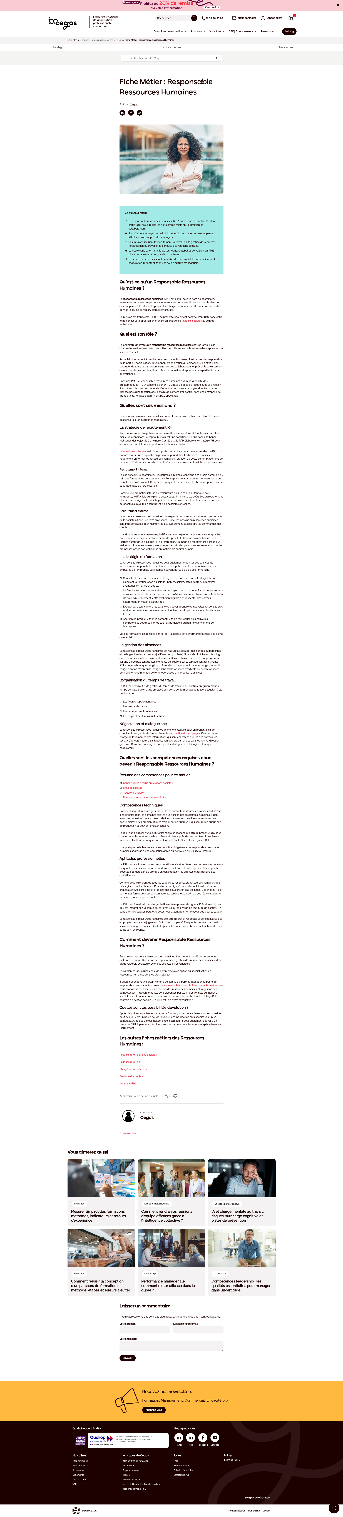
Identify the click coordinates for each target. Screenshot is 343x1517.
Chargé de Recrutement (134, 1069)
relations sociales (192, 320)
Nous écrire (286, 47)
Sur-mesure (78, 1470)
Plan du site (254, 1510)
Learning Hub (231, 1460)
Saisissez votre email (190, 1323)
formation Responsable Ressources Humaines (191, 985)
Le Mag (119, 40)
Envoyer (127, 1358)
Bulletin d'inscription (184, 1470)
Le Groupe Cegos (131, 1479)
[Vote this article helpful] (166, 1096)
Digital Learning (80, 1479)
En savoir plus (128, 1133)
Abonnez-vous (154, 1409)
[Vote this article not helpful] (175, 1096)
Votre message (134, 1338)
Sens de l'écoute (132, 787)
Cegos (134, 104)
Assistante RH (128, 1083)
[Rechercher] (194, 18)
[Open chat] (334, 1508)
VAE (74, 1484)
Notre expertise (172, 47)
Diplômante (78, 1475)
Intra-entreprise (80, 1465)
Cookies (266, 1510)
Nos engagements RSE (134, 1489)
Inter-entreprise (80, 1461)
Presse (126, 1475)
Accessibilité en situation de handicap (142, 1484)
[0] (290, 18)
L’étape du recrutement (133, 451)
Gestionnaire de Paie (131, 1076)
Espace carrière (131, 1470)
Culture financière (133, 792)
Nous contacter (181, 1465)
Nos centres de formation (135, 1461)
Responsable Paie (130, 1061)
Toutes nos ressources (102, 40)
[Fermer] (338, 5)
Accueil (85, 40)
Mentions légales (236, 1510)
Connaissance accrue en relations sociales (148, 783)
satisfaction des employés (184, 733)
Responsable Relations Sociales (138, 1054)
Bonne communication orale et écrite (144, 797)
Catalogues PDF (182, 1475)
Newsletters (129, 1465)
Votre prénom (133, 1323)
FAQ (176, 1461)
